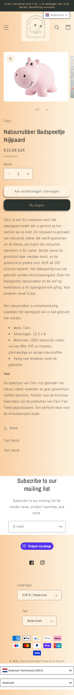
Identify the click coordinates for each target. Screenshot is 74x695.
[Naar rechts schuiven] (46, 109)
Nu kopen (37, 205)
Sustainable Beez (30, 661)
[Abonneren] (60, 526)
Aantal (8, 164)
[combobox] (37, 670)
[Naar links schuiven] (27, 109)
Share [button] (13, 428)
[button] (6, 27)
